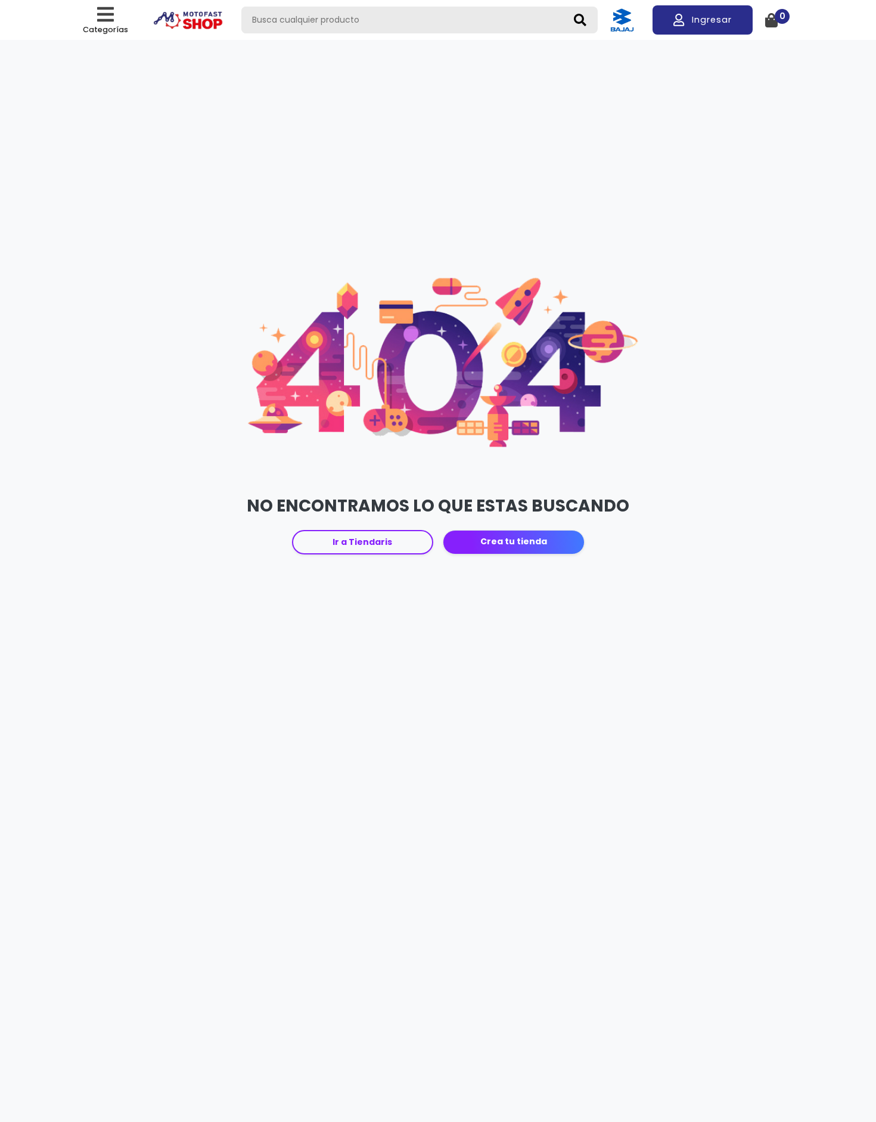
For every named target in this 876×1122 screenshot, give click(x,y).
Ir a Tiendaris (362, 542)
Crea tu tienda (513, 541)
